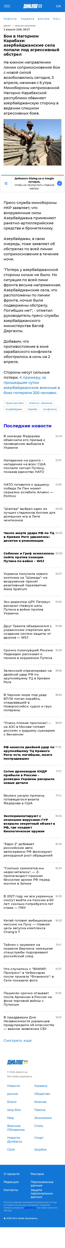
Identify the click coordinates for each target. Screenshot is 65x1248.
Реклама (37, 1174)
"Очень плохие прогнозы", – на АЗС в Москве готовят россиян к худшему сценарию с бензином (29, 728)
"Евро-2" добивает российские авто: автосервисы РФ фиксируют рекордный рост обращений (28, 849)
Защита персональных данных (42, 1193)
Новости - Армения (40, 403)
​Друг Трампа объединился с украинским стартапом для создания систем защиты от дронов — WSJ (28, 631)
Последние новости (27, 425)
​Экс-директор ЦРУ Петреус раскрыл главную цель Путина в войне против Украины (27, 607)
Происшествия (14, 403)
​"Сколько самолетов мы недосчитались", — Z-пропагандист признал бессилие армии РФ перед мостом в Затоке (27, 875)
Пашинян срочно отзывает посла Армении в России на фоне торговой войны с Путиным (28, 998)
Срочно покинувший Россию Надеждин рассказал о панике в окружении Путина (28, 654)
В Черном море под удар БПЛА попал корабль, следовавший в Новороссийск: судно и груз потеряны (28, 702)
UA (58, 6)
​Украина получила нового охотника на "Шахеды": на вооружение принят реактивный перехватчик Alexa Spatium (26, 581)
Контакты (11, 1190)
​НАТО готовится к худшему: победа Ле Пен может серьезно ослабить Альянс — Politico (28, 490)
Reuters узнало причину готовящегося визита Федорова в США (24, 799)
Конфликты (50, 409)
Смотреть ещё (18, 1041)
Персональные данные (42, 1183)
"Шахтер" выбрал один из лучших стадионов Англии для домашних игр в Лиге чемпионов (29, 514)
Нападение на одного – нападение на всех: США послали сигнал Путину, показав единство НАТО (25, 466)
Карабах (33, 409)
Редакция (11, 1182)
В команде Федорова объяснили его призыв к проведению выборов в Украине (24, 441)
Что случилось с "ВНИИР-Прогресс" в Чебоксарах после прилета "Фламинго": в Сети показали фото (29, 974)
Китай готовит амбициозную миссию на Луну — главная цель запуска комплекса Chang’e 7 (28, 926)
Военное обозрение (25, 26)
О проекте (12, 1174)
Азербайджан (14, 409)
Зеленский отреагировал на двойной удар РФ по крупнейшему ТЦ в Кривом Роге (28, 676)
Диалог (7, 26)
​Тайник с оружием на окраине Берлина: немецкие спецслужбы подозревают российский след (28, 950)
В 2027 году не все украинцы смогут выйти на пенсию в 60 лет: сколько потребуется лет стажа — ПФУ (28, 902)
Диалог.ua (30, 1207)
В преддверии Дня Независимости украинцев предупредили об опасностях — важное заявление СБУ (29, 1023)
